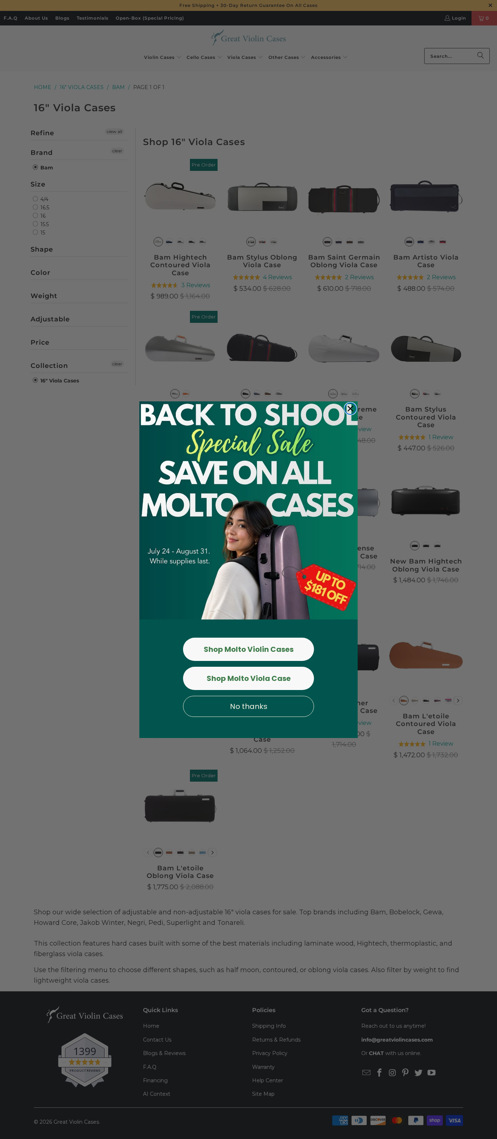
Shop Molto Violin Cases (249, 649)
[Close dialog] (350, 408)
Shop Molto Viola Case (249, 678)
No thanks (248, 706)
